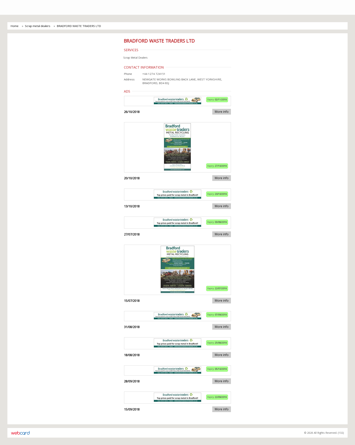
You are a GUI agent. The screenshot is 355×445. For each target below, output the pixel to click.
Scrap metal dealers (37, 26)
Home (14, 26)
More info (222, 112)
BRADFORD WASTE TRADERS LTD (79, 26)
